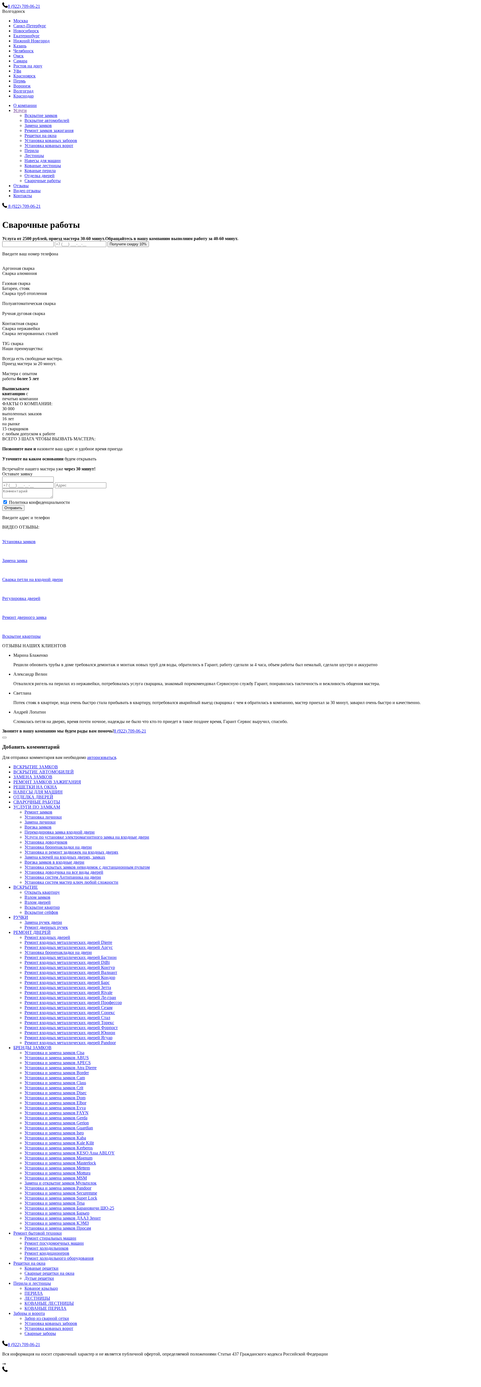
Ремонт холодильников (46, 1248)
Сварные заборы (40, 1333)
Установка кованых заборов (50, 140)
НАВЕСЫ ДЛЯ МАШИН (38, 792)
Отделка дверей (39, 175)
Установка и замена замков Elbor (55, 1102)
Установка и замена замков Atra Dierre (60, 1067)
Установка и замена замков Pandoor (57, 1188)
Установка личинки (43, 817)
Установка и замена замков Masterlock (60, 1163)
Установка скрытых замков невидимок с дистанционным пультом (87, 867)
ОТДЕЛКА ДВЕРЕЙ (33, 797)
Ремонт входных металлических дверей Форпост (71, 1027)
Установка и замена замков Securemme (60, 1193)
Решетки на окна (40, 135)
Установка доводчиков (45, 842)
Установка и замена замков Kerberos (58, 1148)
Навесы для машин (42, 160)
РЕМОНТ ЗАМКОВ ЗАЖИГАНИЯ (47, 782)
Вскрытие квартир (42, 907)
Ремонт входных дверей (47, 937)
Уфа (17, 71)
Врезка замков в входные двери (54, 862)
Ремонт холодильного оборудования (59, 1258)
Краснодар (23, 96)
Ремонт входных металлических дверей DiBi (67, 962)
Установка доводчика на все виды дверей (63, 872)
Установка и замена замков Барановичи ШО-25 (69, 1208)
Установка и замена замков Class (55, 1082)
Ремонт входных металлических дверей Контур (69, 967)
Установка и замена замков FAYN (56, 1112)
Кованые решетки (41, 1268)
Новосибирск (26, 30)
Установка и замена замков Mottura (57, 1173)
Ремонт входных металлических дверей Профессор (73, 1002)
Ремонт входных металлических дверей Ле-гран (70, 997)
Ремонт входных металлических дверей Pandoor (70, 1042)
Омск (18, 55)
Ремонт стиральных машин (50, 1238)
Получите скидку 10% (128, 244)
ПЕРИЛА (33, 1293)
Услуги (20, 110)
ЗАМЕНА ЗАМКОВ (32, 777)
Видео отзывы (27, 190)
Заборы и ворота (29, 1313)
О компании (25, 105)
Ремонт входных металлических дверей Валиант (70, 972)
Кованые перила (40, 170)
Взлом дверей (37, 902)
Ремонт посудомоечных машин (54, 1243)
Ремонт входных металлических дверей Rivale (68, 992)
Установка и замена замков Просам (57, 1228)
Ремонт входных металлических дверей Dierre (68, 942)
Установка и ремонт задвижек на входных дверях (71, 852)
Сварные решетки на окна (49, 1273)
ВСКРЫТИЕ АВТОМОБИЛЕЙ (43, 772)
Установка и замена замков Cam (54, 1077)
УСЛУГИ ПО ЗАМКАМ (36, 807)
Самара (20, 60)
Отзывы (21, 185)
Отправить (13, 508)
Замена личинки (40, 822)
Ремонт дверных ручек (46, 927)
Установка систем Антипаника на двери (62, 877)
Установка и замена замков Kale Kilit (59, 1143)
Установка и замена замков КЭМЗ (56, 1223)
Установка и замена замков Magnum (58, 1158)
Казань (19, 45)
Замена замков (38, 125)
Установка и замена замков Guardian (58, 1127)
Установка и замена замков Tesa (54, 1203)
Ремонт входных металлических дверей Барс (67, 982)
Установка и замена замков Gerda (55, 1117)
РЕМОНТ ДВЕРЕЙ (32, 932)
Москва (20, 20)
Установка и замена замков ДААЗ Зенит (62, 1218)
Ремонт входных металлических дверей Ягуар (68, 1037)
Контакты (22, 195)
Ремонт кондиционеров (46, 1253)
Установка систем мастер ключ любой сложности (71, 882)
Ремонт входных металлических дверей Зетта (67, 987)
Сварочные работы (42, 180)
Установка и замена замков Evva (55, 1107)
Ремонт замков (38, 812)
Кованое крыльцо (41, 1288)
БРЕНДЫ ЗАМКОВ (32, 1047)
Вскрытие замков (40, 115)
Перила (31, 150)
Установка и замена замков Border (56, 1072)
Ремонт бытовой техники (37, 1233)
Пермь (19, 81)
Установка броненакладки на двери (58, 847)
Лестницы (34, 155)
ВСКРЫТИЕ (25, 887)
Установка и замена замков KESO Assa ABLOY (69, 1153)
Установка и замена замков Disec (55, 1092)
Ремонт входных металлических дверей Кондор (69, 977)
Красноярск (24, 76)
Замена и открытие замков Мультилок (60, 1183)
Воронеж (22, 86)
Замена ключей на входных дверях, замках (64, 857)
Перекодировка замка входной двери (59, 832)
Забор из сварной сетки (46, 1318)
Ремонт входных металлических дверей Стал (67, 1017)
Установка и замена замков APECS (57, 1062)
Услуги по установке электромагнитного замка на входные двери (86, 837)
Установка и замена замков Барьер (56, 1213)
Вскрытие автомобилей (46, 120)
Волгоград (23, 91)
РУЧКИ (20, 917)
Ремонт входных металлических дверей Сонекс (69, 1012)
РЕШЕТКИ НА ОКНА (35, 787)
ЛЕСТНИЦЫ (37, 1298)
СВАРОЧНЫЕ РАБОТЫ (36, 802)
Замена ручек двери (43, 922)
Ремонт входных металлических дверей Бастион (70, 957)
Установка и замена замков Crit (53, 1087)
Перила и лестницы (32, 1283)
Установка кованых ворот (48, 145)
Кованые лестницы (42, 165)
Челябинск (23, 50)
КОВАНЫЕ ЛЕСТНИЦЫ (49, 1303)
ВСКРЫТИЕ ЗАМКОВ (35, 767)
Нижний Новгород (31, 40)
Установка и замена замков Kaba (55, 1138)
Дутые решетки (39, 1278)
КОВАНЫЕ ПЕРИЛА (45, 1308)
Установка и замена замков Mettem (57, 1168)
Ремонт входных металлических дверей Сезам (68, 1007)
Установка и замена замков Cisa (54, 1052)
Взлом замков (37, 897)
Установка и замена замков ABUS (56, 1057)
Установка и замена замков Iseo (54, 1132)
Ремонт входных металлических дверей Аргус (68, 947)
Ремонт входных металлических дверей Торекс (69, 1022)
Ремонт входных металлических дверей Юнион (69, 1032)
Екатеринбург (26, 35)
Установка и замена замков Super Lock (60, 1198)
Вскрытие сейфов (41, 912)
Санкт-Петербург (29, 25)
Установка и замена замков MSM (55, 1178)
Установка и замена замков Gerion (56, 1122)
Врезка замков (37, 827)
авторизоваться (101, 757)
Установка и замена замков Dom (54, 1097)
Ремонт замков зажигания (48, 130)
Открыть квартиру (42, 892)
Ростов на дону (27, 66)
